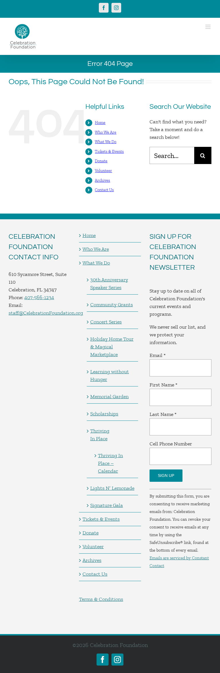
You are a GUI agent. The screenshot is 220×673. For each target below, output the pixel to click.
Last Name (163, 414)
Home (100, 122)
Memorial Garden (109, 396)
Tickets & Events (109, 151)
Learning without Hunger (109, 375)
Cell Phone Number (171, 444)
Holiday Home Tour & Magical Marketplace (111, 347)
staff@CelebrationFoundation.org (46, 313)
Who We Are (105, 132)
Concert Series (106, 322)
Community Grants (111, 304)
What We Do (105, 141)
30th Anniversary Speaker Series (109, 284)
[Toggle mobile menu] (208, 27)
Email (158, 355)
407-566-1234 (39, 297)
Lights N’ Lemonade (112, 488)
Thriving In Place (99, 435)
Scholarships (104, 413)
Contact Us (104, 190)
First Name (163, 385)
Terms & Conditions (101, 599)
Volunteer (103, 170)
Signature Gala (106, 505)
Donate (101, 161)
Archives (102, 180)
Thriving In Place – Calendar (110, 463)
